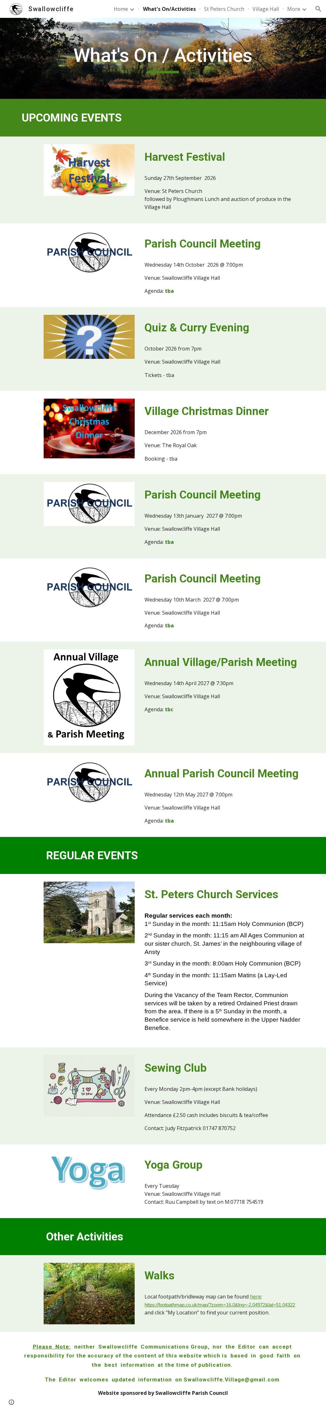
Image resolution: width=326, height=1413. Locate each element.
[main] (163, 58)
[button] (318, 9)
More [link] (293, 8)
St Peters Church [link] (224, 8)
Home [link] (121, 8)
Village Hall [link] (265, 8)
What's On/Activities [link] (169, 8)
